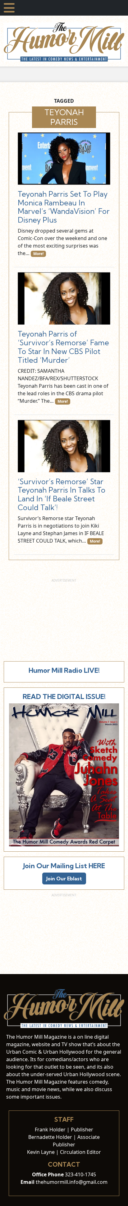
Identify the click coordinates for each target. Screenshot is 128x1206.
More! (38, 253)
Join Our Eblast (64, 878)
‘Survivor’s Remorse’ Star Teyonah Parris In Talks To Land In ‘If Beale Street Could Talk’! (61, 494)
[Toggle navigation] (9, 8)
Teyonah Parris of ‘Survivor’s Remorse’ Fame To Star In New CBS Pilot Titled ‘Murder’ (63, 347)
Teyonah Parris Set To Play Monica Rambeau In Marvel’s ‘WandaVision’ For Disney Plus (64, 207)
